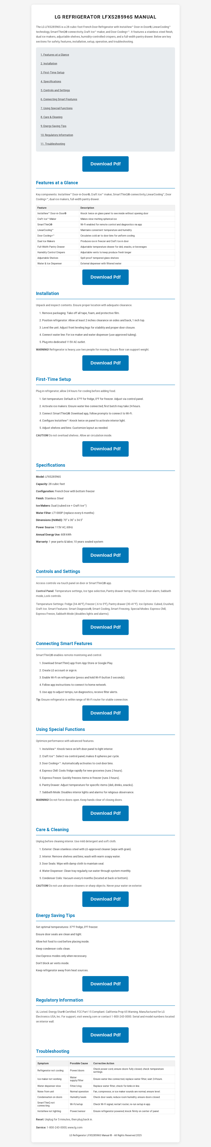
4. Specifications (51, 81)
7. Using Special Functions (57, 108)
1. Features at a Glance (55, 54)
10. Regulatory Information (57, 135)
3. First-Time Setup (52, 72)
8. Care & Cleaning (51, 117)
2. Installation (49, 63)
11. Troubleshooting (53, 143)
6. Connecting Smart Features (59, 99)
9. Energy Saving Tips (53, 126)
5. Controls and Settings (55, 90)
